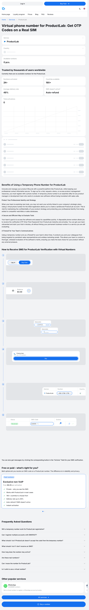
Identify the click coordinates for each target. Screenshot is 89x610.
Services (12, 20)
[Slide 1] (42, 511)
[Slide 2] (44, 511)
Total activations (9, 99)
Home (4, 20)
